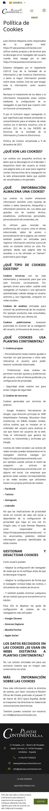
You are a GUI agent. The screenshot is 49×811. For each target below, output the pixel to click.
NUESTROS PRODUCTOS (24, 785)
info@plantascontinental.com (21, 714)
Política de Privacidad (13, 808)
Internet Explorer (14, 624)
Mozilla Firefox (13, 629)
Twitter (9, 494)
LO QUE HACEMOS (24, 779)
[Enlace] (4, 2)
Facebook (10, 488)
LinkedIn (10, 505)
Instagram (11, 500)
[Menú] (35, 10)
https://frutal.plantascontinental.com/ (22, 47)
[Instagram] (44, 10)
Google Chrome (13, 618)
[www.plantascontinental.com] (10, 763)
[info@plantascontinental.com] (10, 769)
